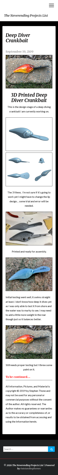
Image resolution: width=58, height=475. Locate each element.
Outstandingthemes (30, 468)
